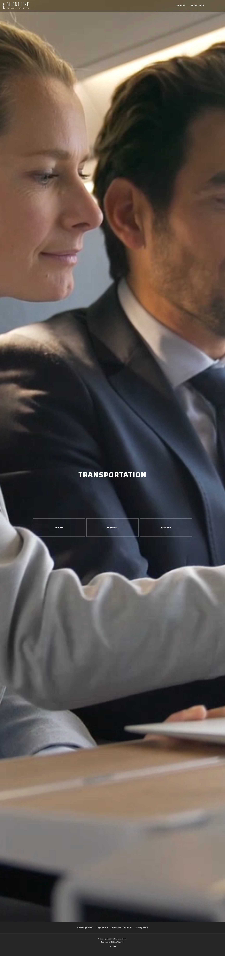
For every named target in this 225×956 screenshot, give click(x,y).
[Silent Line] (16, 6)
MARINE (59, 527)
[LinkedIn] (115, 946)
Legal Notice (102, 927)
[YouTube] (110, 946)
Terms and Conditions (122, 927)
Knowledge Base (84, 927)
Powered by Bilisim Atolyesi (112, 942)
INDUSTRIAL (113, 527)
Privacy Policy (142, 927)
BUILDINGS (166, 527)
